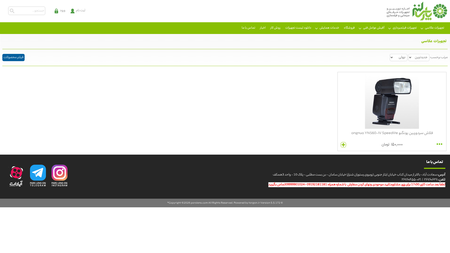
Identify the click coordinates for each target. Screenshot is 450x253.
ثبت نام (80, 10)
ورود (62, 10)
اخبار (263, 28)
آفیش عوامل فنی (373, 28)
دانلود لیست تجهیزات (298, 28)
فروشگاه (349, 28)
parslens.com (199, 203)
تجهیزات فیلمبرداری (405, 28)
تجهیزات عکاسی (434, 28)
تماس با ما (248, 28)
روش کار (275, 28)
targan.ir (254, 203)
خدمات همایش (329, 28)
